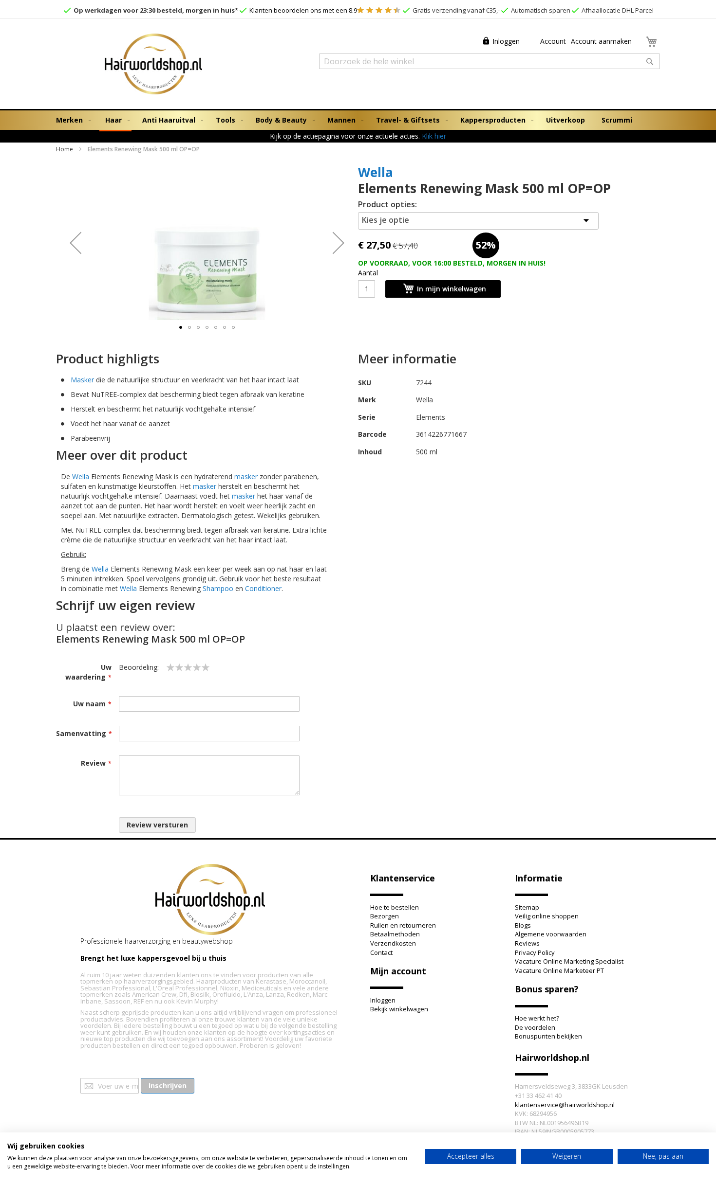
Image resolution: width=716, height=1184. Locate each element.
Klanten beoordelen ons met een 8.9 (302, 10)
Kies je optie (385, 220)
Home (64, 149)
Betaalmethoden (395, 934)
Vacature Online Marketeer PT (559, 970)
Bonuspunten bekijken (548, 1036)
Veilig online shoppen (547, 916)
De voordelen (535, 1027)
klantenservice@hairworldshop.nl (565, 1104)
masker (246, 476)
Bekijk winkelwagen (399, 1009)
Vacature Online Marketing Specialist (569, 961)
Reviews (527, 943)
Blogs (523, 925)
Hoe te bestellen (394, 907)
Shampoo (218, 588)
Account (552, 41)
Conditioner (263, 588)
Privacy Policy (535, 952)
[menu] (358, 120)
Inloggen (506, 41)
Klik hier (434, 136)
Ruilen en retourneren (403, 925)
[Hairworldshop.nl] (210, 900)
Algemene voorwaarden (550, 934)
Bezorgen (384, 916)
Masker (82, 379)
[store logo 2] (153, 65)
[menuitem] (71, 120)
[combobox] (489, 61)
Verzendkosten (393, 943)
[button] (75, 242)
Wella (375, 172)
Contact (381, 952)
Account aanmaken (601, 41)
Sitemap (527, 907)
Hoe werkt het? (537, 1018)
